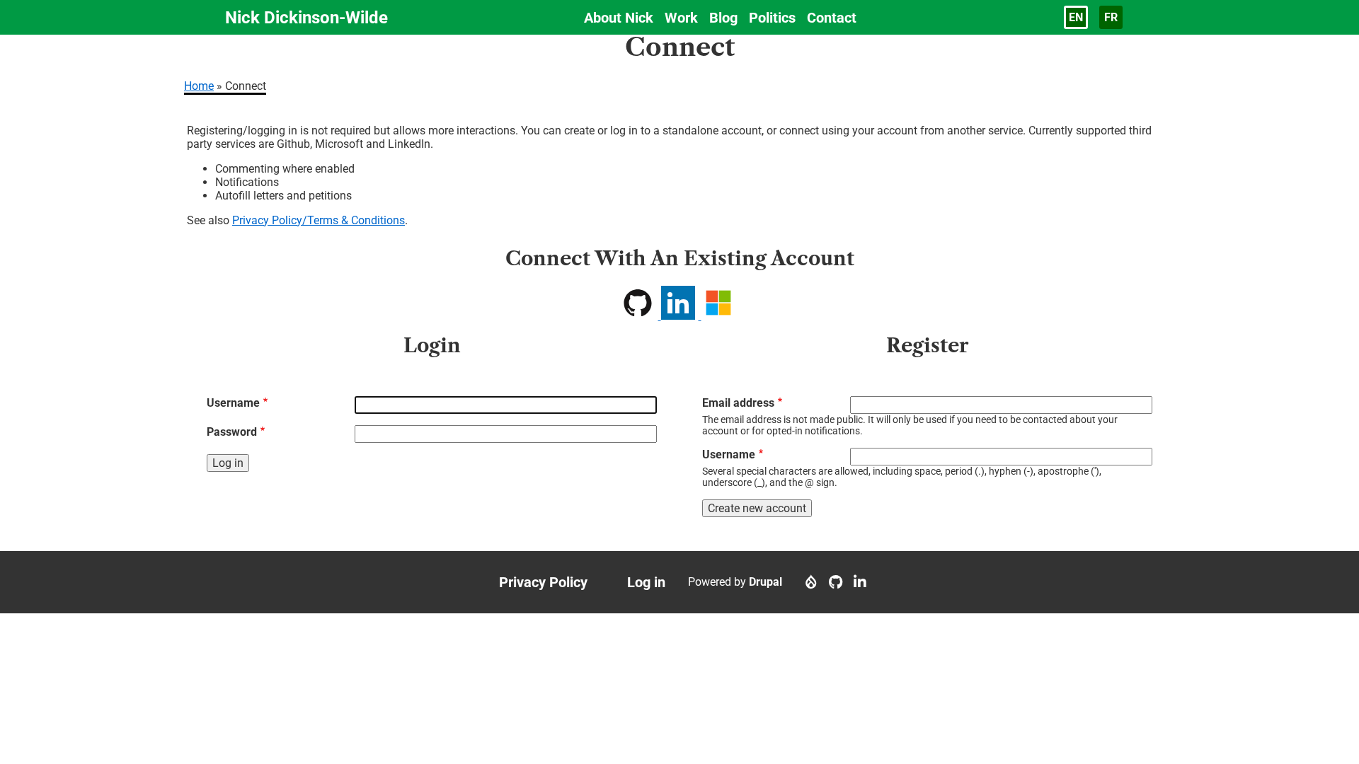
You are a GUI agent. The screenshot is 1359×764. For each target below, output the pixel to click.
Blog (723, 17)
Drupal (765, 582)
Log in (646, 582)
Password (232, 432)
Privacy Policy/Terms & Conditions (318, 220)
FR (1111, 17)
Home (199, 86)
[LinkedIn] (860, 582)
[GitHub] (835, 582)
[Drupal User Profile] (811, 582)
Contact (831, 17)
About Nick (618, 17)
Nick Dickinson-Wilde (306, 18)
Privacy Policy (543, 582)
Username (233, 403)
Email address (738, 403)
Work (681, 17)
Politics (772, 17)
